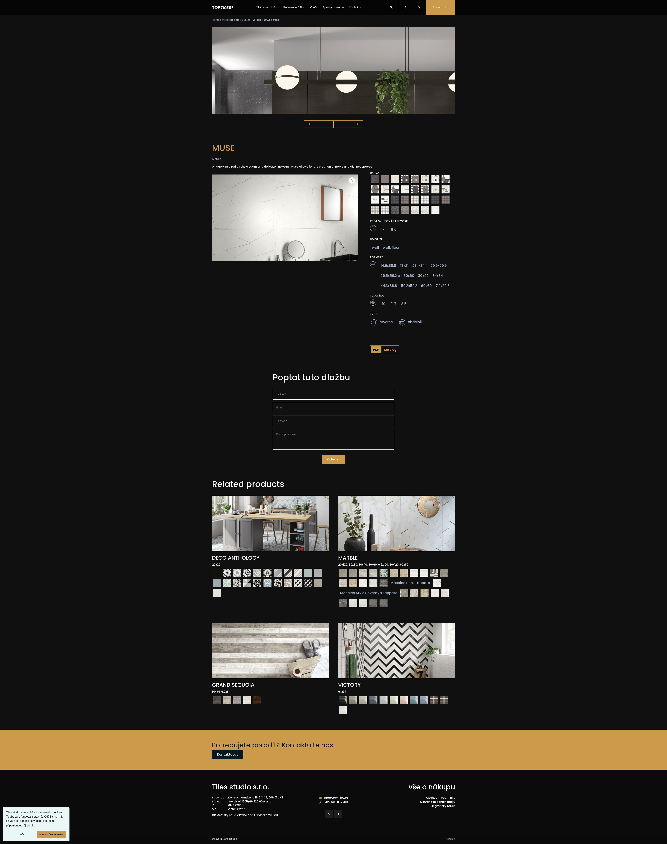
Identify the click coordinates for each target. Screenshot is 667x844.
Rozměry (376, 257)
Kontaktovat (227, 754)
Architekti (329, 22)
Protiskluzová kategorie (389, 221)
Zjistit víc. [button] (29, 825)
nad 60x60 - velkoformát (253, 20)
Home (215, 20)
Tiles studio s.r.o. (228, 838)
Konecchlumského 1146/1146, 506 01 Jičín (256, 798)
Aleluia (216, 159)
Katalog (390, 349)
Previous (319, 124)
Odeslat (333, 459)
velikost (227, 20)
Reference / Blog (294, 7)
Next (348, 124)
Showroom (440, 7)
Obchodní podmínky (440, 798)
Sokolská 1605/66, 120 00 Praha (249, 802)
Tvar (373, 313)
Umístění (376, 239)
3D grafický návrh (442, 806)
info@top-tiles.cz (336, 798)
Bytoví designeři (333, 30)
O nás (314, 7)
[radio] (375, 179)
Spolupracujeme (333, 7)
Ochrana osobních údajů (437, 802)
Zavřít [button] (20, 834)
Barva (374, 173)
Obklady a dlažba (267, 7)
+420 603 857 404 (336, 802)
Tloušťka (377, 295)
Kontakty (355, 7)
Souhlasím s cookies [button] (51, 834)
